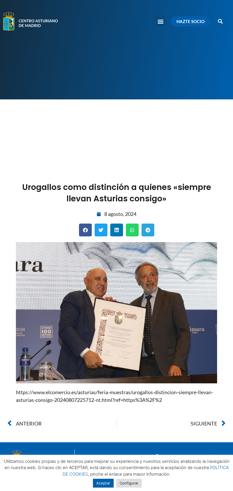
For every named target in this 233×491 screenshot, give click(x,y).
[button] (160, 21)
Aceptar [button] (103, 483)
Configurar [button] (129, 483)
